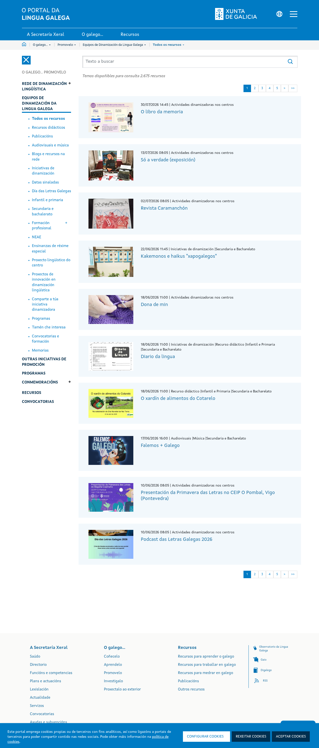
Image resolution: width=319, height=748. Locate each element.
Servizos (37, 706)
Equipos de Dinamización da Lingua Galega (113, 45)
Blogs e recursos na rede (48, 156)
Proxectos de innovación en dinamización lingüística (44, 282)
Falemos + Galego (160, 445)
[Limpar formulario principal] (294, 58)
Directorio (38, 665)
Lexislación (39, 689)
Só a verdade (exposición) (168, 160)
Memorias (40, 351)
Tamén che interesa (49, 327)
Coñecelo (112, 657)
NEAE (36, 237)
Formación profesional (41, 225)
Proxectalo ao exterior (122, 689)
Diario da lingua (158, 357)
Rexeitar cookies (251, 736)
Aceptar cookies (291, 736)
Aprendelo (113, 665)
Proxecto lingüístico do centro (51, 262)
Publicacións (42, 136)
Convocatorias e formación (45, 339)
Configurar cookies (205, 736)
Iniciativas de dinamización (43, 171)
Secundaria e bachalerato (43, 211)
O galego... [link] (92, 34)
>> (293, 88)
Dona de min (154, 305)
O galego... (41, 45)
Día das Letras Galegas (51, 191)
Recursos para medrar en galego (205, 673)
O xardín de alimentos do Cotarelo (178, 398)
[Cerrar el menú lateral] (26, 60)
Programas (41, 319)
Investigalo (113, 681)
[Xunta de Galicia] (237, 14)
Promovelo (66, 45)
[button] (293, 14)
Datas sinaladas (45, 183)
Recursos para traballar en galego (207, 665)
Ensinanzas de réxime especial (50, 248)
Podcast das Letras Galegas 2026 (176, 539)
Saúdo (35, 657)
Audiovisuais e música (50, 145)
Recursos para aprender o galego (206, 657)
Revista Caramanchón (164, 208)
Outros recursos (191, 689)
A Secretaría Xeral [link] (45, 34)
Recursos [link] (130, 34)
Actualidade (40, 698)
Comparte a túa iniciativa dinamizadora (45, 305)
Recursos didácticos (48, 128)
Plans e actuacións (45, 681)
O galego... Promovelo (44, 72)
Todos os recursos (167, 45)
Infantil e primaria (47, 200)
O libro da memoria (162, 112)
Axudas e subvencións (48, 722)
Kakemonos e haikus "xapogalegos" (179, 256)
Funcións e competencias (51, 673)
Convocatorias (42, 714)
